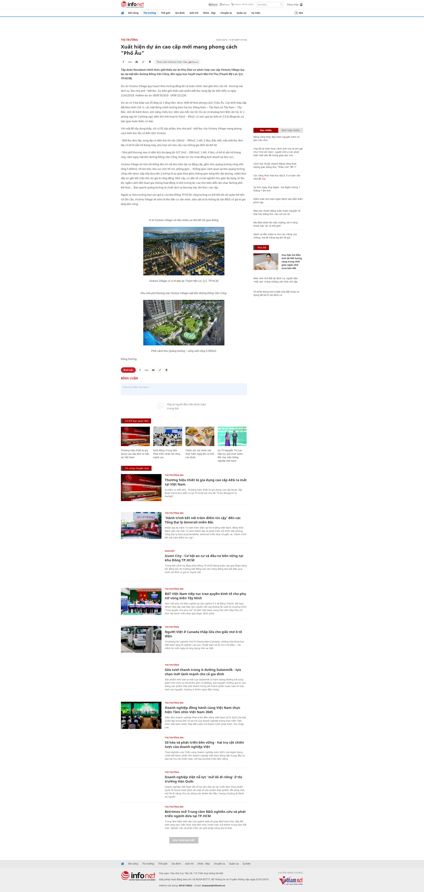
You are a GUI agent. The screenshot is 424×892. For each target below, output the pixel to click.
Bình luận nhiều (291, 130)
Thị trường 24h (174, 475)
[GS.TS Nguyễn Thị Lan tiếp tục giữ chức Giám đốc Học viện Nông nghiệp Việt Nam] (232, 436)
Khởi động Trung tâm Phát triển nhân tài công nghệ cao (166, 454)
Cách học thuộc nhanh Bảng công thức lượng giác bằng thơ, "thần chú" (275, 165)
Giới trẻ (194, 12)
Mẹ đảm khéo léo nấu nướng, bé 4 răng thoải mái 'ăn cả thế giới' (275, 224)
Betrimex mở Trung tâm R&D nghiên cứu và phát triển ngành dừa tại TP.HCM (205, 813)
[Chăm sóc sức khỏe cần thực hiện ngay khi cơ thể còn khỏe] (200, 436)
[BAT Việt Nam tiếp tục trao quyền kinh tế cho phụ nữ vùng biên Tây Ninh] (141, 601)
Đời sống (133, 12)
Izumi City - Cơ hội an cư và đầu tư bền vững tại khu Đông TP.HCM (204, 558)
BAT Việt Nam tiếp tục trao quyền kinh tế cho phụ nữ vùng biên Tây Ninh (205, 595)
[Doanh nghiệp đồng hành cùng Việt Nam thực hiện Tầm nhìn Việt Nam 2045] (141, 715)
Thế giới (165, 12)
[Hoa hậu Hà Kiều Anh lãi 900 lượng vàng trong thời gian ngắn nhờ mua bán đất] (265, 261)
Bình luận (128, 370)
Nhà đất (170, 550)
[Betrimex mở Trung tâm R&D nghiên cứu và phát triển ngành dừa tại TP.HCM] (141, 819)
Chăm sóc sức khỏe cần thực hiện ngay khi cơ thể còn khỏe (200, 454)
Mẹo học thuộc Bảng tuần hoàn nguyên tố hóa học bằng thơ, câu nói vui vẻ (276, 212)
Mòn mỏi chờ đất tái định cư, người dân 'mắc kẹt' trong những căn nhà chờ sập (275, 280)
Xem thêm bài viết (184, 840)
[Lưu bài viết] (149, 61)
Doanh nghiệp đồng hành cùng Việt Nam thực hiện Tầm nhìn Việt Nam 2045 (202, 709)
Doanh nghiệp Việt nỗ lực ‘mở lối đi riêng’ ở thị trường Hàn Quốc (203, 779)
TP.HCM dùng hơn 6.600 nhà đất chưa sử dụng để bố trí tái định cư (276, 293)
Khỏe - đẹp (209, 12)
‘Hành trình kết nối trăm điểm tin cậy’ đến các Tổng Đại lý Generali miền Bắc (203, 520)
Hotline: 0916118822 (244, 4)
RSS (301, 12)
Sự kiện (255, 12)
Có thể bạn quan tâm (137, 420)
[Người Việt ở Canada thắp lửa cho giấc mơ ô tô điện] (141, 639)
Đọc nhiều (266, 130)
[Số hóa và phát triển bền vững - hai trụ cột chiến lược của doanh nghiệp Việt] (141, 750)
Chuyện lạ (226, 12)
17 (294, 167)
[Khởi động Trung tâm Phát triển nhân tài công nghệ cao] (167, 436)
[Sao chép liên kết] (143, 61)
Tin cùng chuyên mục (137, 468)
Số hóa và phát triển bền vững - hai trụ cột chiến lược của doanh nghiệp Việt (204, 744)
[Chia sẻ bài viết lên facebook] (123, 61)
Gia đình (180, 12)
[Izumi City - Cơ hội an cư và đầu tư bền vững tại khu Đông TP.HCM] (141, 563)
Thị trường (149, 12)
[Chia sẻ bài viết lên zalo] (130, 61)
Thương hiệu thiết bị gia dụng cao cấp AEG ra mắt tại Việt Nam (135, 454)
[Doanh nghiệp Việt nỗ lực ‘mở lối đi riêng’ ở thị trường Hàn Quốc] (141, 784)
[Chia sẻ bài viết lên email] (136, 61)
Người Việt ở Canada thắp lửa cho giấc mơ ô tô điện (203, 634)
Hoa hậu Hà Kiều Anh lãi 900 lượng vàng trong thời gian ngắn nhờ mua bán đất (292, 261)
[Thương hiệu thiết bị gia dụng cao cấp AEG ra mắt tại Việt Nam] (135, 436)
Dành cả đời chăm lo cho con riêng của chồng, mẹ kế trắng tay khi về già (275, 236)
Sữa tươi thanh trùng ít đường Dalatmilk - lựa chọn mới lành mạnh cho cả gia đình (203, 671)
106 (263, 178)
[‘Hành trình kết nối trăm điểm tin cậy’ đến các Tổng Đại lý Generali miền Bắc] (141, 525)
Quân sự (241, 12)
